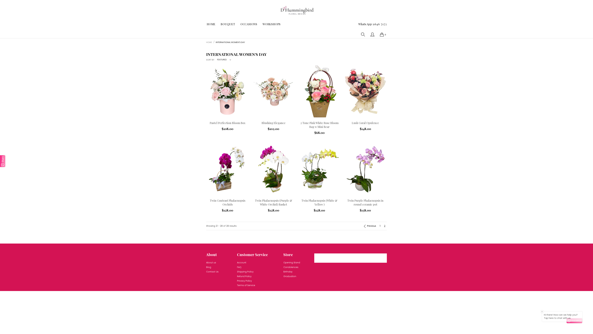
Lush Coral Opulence (365, 123)
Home (211, 24)
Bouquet (228, 24)
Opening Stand (291, 262)
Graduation (289, 276)
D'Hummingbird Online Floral (279, 295)
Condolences (290, 267)
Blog (208, 267)
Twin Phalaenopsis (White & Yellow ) (319, 202)
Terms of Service (246, 285)
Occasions (248, 24)
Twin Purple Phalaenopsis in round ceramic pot (365, 202)
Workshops (272, 24)
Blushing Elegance (274, 123)
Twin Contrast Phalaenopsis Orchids (227, 202)
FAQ (239, 267)
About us (211, 262)
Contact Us (212, 271)
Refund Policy (244, 276)
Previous (371, 225)
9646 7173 (380, 24)
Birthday (287, 271)
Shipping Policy (245, 271)
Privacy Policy (244, 280)
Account (241, 262)
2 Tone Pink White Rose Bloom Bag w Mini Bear (320, 125)
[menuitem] (211, 24)
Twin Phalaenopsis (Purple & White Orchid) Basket (273, 202)
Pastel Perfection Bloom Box (227, 123)
